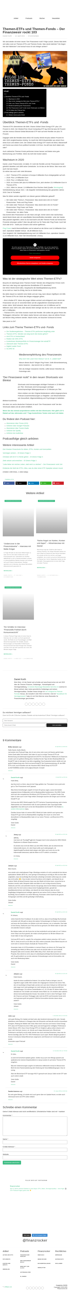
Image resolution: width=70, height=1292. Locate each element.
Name (5, 1139)
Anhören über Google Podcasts (17, 426)
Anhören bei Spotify (13, 431)
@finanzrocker (35, 1240)
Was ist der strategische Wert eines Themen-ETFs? (24, 101)
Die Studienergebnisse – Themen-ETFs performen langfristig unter (30, 331)
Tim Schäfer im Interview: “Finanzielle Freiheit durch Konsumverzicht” (15, 629)
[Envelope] (27, 1288)
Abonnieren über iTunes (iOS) (17, 423)
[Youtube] (43, 704)
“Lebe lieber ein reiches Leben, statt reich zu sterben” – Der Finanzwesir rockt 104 (32, 464)
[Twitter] (40, 704)
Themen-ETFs (9, 479)
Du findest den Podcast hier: (17, 110)
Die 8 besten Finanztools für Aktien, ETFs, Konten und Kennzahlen (27, 449)
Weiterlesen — (8, 570)
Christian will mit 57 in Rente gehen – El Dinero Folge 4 (23, 457)
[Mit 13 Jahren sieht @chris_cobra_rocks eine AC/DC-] (18, 1203)
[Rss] (36, 1288)
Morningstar (58, 187)
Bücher (42, 18)
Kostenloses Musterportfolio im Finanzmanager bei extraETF (28, 341)
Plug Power (7, 228)
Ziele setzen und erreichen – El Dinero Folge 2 (20, 461)
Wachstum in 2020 (14, 99)
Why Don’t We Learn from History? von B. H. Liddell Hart (39, 359)
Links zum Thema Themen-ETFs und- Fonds (22, 103)
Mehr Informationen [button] (35, 253)
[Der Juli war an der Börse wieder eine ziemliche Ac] (18, 1222)
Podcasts (29, 18)
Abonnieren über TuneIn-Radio (17, 428)
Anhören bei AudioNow (14, 433)
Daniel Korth (15, 777)
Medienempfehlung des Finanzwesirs (20, 105)
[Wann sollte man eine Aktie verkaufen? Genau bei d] (52, 1222)
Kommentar (7, 1115)
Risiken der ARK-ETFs (14, 339)
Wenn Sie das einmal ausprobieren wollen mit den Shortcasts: (27, 411)
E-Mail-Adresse (9, 1147)
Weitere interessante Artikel (17, 115)
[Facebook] (29, 704)
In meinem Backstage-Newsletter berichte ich (43, 687)
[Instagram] (33, 704)
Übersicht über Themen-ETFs (17, 344)
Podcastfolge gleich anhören (14, 112)
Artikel (16, 18)
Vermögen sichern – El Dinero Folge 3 (16, 453)
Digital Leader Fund (13, 346)
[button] (9, 483)
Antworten (10, 770)
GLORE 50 (10, 349)
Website (6, 1154)
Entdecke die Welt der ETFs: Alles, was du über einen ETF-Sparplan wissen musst (33, 468)
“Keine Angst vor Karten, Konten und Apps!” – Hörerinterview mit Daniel (51, 543)
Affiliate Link (8, 1287)
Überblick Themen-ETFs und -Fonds (17, 96)
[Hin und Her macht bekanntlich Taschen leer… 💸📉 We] (52, 1203)
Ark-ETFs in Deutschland (15, 336)
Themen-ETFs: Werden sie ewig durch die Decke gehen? (27, 334)
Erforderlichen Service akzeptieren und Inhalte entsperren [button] (35, 263)
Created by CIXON (61, 1285)
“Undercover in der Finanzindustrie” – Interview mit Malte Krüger (17, 546)
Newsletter (56, 18)
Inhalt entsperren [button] (35, 257)
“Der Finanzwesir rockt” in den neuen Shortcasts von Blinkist (27, 108)
